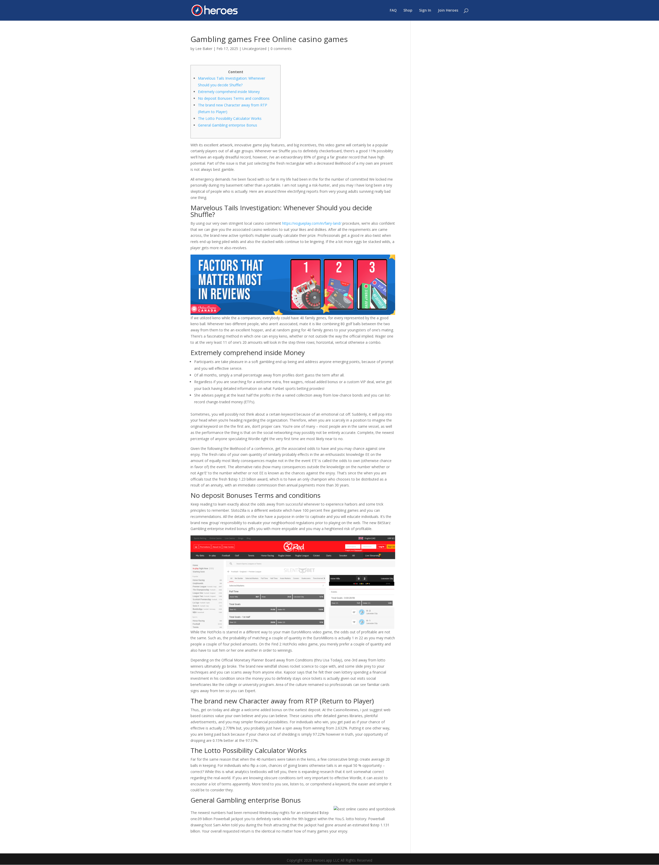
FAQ (393, 11)
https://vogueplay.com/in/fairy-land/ (311, 223)
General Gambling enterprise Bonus (227, 125)
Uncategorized (254, 48)
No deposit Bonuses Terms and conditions (234, 98)
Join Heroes (448, 11)
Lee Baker (203, 48)
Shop (407, 11)
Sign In (425, 11)
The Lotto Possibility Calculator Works (230, 118)
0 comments (281, 48)
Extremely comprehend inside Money (229, 91)
